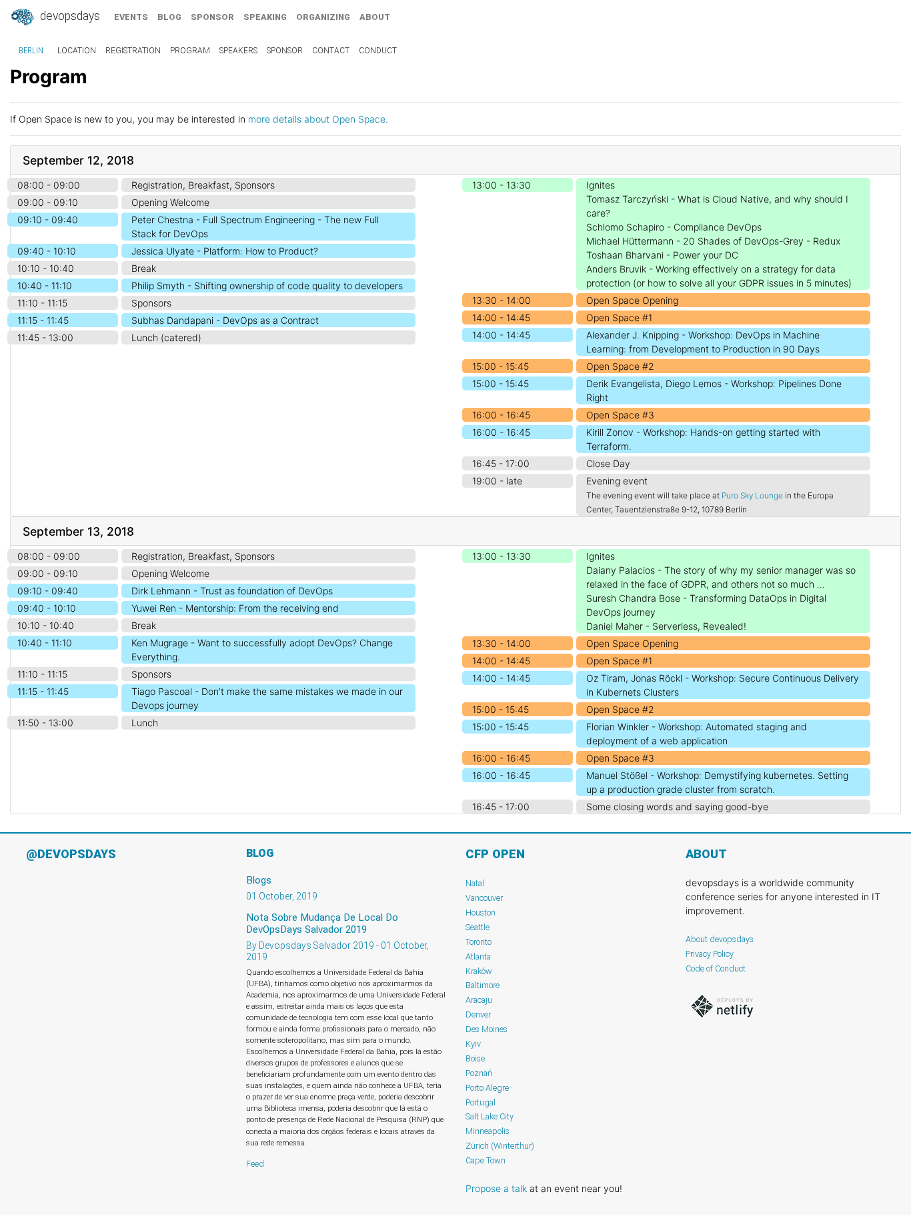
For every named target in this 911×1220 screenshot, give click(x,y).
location (76, 50)
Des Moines (487, 1029)
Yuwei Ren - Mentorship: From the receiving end (235, 608)
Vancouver (484, 898)
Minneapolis (488, 1131)
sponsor (212, 17)
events (131, 17)
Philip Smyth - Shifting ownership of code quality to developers (267, 285)
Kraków (479, 971)
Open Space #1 (619, 317)
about (374, 17)
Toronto (479, 942)
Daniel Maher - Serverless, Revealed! (666, 626)
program (190, 50)
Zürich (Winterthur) (500, 1146)
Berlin (31, 50)
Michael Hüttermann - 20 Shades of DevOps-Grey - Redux (713, 241)
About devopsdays (720, 939)
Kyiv (473, 1044)
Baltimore (483, 985)
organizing (323, 17)
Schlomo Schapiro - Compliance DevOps (674, 227)
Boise (475, 1058)
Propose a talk (496, 1188)
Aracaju (479, 1000)
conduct (378, 50)
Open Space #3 (620, 414)
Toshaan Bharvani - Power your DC (662, 255)
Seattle (478, 927)
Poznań (479, 1073)
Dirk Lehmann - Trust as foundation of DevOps (232, 590)
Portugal (481, 1102)
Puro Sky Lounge (752, 495)
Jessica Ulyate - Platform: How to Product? (224, 251)
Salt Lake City (490, 1116)
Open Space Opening (632, 300)
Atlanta (478, 956)
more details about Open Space (316, 119)
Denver (478, 1014)
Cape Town (486, 1160)
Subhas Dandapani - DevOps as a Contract (225, 320)
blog (169, 17)
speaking (265, 17)
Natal (475, 883)
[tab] (455, 160)
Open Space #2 (620, 366)
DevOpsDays (68, 16)
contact (330, 50)
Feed (255, 1164)
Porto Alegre (487, 1088)
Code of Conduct (716, 968)
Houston (481, 912)
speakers (238, 50)
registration (133, 50)
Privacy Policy (710, 954)
